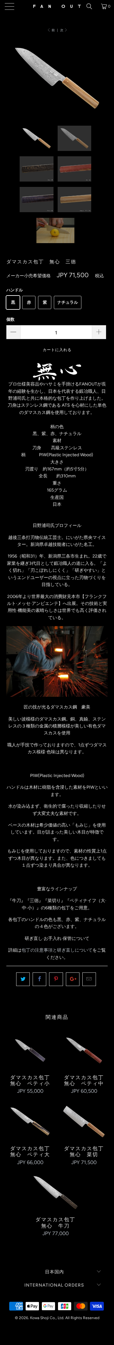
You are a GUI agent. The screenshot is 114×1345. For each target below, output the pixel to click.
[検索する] (91, 6)
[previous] (12, 82)
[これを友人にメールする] (89, 979)
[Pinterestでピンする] (56, 979)
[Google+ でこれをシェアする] (72, 979)
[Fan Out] (57, 6)
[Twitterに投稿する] (23, 979)
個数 (10, 319)
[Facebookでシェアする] (39, 979)
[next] (101, 82)
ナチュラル (67, 302)
